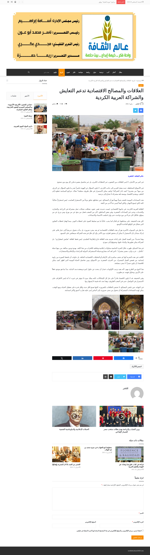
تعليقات (13, 96)
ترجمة (101, 72)
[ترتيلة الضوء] (40, 119)
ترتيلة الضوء (28, 116)
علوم (55, 72)
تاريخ (61, 72)
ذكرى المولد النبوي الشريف (23, 126)
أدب (108, 72)
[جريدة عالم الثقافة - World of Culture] (75, 36)
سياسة (81, 72)
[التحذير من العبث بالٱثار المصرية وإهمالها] (66, 454)
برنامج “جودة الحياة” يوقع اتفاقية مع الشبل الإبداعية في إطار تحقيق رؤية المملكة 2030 (88, 2)
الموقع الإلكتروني (90, 522)
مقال (120, 72)
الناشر (137, 104)
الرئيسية (139, 80)
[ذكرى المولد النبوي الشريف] (40, 129)
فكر (74, 72)
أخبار (114, 72)
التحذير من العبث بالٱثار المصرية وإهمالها (66, 464)
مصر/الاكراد (136, 366)
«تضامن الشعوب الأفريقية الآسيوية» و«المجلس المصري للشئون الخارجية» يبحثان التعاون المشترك (19, 107)
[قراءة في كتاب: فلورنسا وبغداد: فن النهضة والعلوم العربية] (129, 454)
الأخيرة (40, 96)
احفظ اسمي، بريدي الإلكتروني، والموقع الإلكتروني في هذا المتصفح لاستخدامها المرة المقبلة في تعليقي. (109, 531)
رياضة (88, 72)
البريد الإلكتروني (138, 522)
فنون (68, 72)
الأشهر (26, 96)
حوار (94, 72)
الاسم (141, 513)
